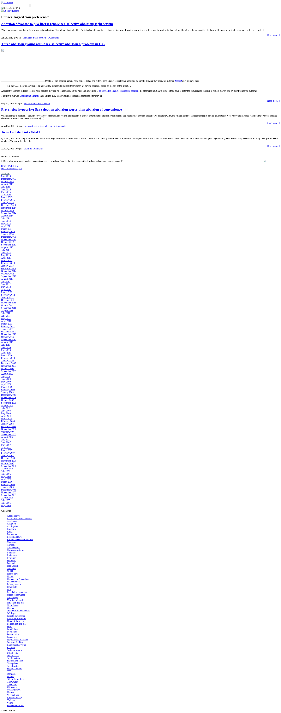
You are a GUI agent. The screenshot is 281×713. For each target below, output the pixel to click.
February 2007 (8, 453)
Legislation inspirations (17, 592)
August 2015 (7, 184)
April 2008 (6, 416)
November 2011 (8, 302)
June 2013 (6, 252)
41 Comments (52, 37)
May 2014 (6, 223)
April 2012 (6, 289)
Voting (10, 703)
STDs (9, 671)
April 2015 (6, 194)
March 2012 (6, 292)
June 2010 (6, 347)
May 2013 (6, 255)
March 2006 (6, 482)
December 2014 (8, 205)
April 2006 (6, 479)
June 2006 (6, 474)
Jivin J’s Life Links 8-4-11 (20, 132)
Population (12, 631)
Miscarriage (12, 597)
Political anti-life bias (16, 624)
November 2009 (8, 366)
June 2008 (6, 410)
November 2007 (8, 429)
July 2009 (5, 376)
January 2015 (7, 202)
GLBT (10, 571)
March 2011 (6, 323)
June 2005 (6, 503)
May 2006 (6, 476)
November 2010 (8, 334)
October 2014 (7, 210)
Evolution (11, 558)
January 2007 (7, 455)
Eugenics (11, 552)
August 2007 (7, 437)
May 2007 (6, 445)
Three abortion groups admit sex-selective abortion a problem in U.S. (53, 44)
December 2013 (8, 237)
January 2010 (7, 360)
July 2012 (5, 281)
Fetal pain (11, 563)
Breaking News (14, 537)
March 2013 (6, 260)
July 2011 (5, 313)
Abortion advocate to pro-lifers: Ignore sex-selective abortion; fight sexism (57, 24)
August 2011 (7, 310)
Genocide (11, 568)
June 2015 (6, 189)
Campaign (12, 542)
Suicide (10, 676)
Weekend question (15, 705)
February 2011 (8, 326)
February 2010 (8, 358)
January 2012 (7, 297)
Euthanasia (12, 555)
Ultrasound (12, 687)
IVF (9, 589)
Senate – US (13, 655)
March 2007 (6, 450)
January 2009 (7, 392)
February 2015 (8, 200)
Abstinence (12, 521)
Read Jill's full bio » (10, 166)
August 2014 (7, 215)
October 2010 (7, 337)
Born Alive (12, 534)
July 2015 (5, 186)
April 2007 (6, 447)
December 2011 (8, 300)
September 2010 (8, 339)
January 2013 (7, 266)
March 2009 (6, 387)
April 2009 (6, 384)
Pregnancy (12, 637)
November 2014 (8, 208)
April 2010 (6, 352)
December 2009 (8, 363)
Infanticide (12, 587)
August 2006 (7, 468)
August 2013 (7, 247)
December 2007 (8, 426)
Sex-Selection (39, 37)
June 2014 (6, 221)
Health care (12, 573)
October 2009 (7, 368)
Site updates (12, 663)
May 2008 (6, 413)
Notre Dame (12, 605)
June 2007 (6, 442)
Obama (10, 608)
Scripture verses (14, 650)
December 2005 (8, 489)
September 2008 (8, 403)
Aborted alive (13, 516)
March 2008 (6, 418)
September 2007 (8, 434)
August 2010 (7, 342)
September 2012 (8, 276)
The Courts (12, 684)
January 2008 (7, 424)
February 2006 (8, 484)
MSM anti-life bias (15, 602)
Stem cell (11, 674)
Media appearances (16, 595)
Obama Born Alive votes (18, 610)
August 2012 (7, 279)
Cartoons (11, 544)
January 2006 (7, 487)
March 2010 (6, 355)
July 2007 (5, 439)
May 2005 (6, 505)
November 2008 (8, 397)
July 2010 (5, 345)
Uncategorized (13, 689)
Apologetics (12, 526)
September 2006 (8, 466)
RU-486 (11, 647)
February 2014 (8, 231)
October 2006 (7, 463)
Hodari (10, 576)
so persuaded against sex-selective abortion (118, 91)
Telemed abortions (15, 679)
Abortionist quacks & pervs (19, 518)
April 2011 (6, 321)
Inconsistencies (31, 126)
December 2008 (8, 395)
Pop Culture (12, 629)
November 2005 (8, 492)
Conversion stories (15, 550)
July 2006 (5, 471)
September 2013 (8, 244)
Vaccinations (13, 695)
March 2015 (6, 197)
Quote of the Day (15, 642)
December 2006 (8, 458)
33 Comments (36, 148)
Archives (5, 173)
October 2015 (7, 181)
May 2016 (6, 176)
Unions (10, 692)
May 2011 (6, 318)
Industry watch (14, 584)
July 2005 (5, 500)
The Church (12, 682)
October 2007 (7, 431)
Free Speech (12, 566)
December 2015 (8, 179)
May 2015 (6, 192)
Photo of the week (15, 621)
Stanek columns (14, 668)
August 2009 (7, 374)
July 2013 (5, 250)
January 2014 (7, 234)
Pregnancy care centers (17, 639)
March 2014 (6, 229)
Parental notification (16, 616)
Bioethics (11, 529)
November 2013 (8, 239)
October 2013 (7, 242)
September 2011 (8, 308)
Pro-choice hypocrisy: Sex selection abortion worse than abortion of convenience (61, 109)
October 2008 (7, 400)
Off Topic (11, 613)
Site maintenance (15, 660)
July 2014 (5, 218)
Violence (11, 700)
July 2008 (5, 408)
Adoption (11, 523)
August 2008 (7, 405)
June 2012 (6, 284)
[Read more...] (273, 35)
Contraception (13, 547)
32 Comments (59, 126)
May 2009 (6, 381)
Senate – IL (12, 653)
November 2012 (8, 271)
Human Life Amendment (18, 579)
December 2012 (8, 268)
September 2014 (8, 213)
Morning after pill (15, 600)
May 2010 (6, 350)
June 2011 (6, 316)
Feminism (27, 37)
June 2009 (6, 379)
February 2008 (8, 421)
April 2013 (6, 258)
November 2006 (8, 460)
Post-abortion (13, 634)
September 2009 (8, 371)
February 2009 (8, 389)
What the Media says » (11, 168)
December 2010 (8, 331)
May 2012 (6, 287)
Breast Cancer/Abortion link (20, 539)
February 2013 (8, 263)
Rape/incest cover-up (16, 645)
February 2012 (8, 294)
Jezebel (178, 81)
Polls (9, 626)
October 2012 (7, 273)
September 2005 (8, 495)
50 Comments (43, 103)
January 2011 (7, 329)
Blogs (26, 148)
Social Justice (13, 666)
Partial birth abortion (16, 618)
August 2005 (7, 497)
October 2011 (7, 305)
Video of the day (14, 697)
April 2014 (6, 226)
